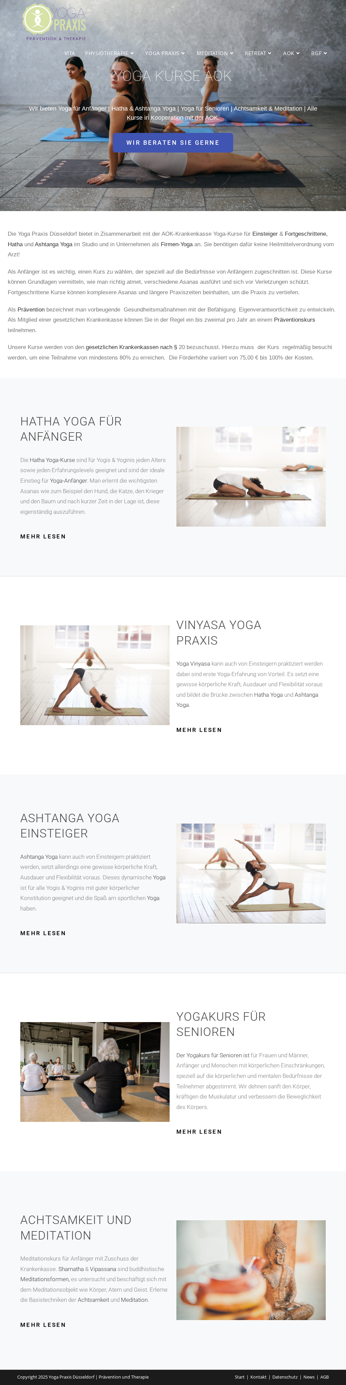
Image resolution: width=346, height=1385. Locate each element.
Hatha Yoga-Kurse (52, 460)
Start (240, 1377)
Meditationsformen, (45, 1279)
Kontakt (258, 1377)
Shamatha (71, 1269)
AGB (324, 1377)
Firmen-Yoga (177, 244)
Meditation (134, 1299)
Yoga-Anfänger (68, 480)
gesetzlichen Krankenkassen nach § (132, 347)
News (309, 1377)
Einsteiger (265, 234)
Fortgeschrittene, (306, 234)
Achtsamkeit (93, 1299)
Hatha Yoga (268, 694)
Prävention (31, 309)
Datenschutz (285, 1377)
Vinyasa (200, 663)
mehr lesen (43, 536)
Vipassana (103, 1269)
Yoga (183, 663)
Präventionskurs (294, 320)
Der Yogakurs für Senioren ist (213, 1055)
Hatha (15, 244)
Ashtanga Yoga (53, 244)
